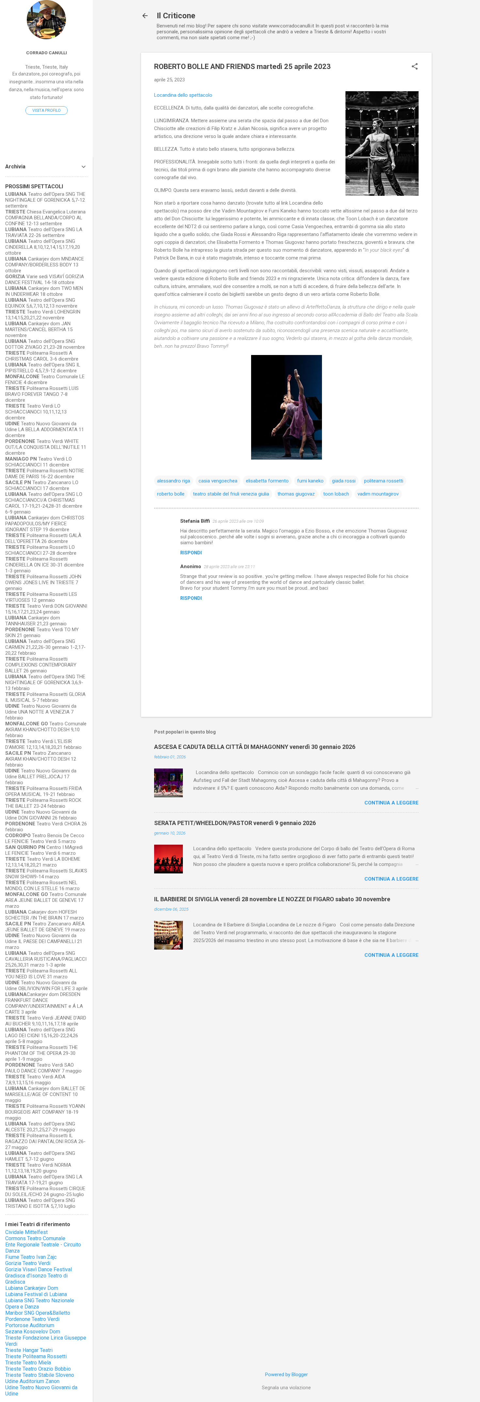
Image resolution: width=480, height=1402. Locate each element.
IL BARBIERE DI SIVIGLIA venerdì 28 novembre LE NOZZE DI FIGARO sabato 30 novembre (272, 899)
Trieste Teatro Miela (28, 1363)
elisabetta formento (267, 481)
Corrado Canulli (46, 52)
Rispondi (191, 552)
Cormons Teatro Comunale (35, 1238)
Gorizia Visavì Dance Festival (38, 1269)
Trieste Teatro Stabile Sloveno (39, 1375)
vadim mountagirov (378, 494)
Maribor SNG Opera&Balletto (37, 1313)
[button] (415, 67)
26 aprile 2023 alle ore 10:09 (238, 521)
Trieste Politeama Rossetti (36, 1356)
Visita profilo (46, 110)
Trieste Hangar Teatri (29, 1350)
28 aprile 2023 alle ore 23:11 (229, 566)
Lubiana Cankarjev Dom (31, 1288)
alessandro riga (173, 481)
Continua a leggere (391, 803)
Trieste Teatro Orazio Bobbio (38, 1369)
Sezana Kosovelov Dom (32, 1331)
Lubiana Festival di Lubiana (36, 1294)
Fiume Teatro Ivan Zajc (30, 1257)
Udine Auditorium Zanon (32, 1381)
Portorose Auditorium (29, 1325)
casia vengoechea (218, 481)
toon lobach (336, 494)
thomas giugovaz (296, 494)
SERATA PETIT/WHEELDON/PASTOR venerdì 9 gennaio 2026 (235, 822)
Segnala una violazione (286, 1388)
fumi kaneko (310, 481)
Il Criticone (176, 15)
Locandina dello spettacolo (183, 95)
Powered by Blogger (286, 1374)
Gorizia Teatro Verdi (27, 1263)
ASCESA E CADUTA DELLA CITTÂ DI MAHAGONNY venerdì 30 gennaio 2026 (254, 746)
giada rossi (344, 481)
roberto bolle (170, 494)
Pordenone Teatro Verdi (32, 1319)
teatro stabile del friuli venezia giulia (231, 494)
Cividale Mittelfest (26, 1232)
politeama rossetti (383, 481)
